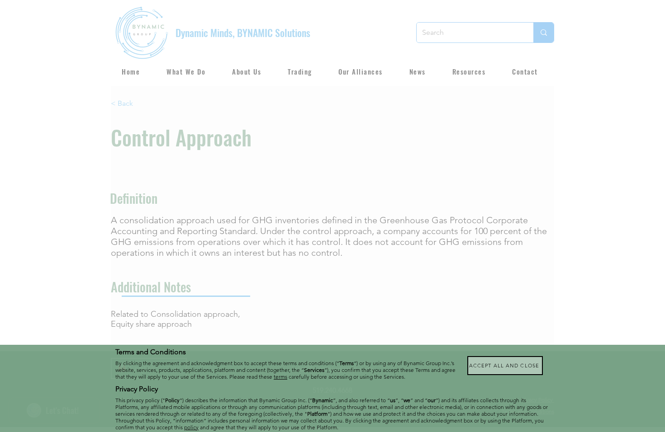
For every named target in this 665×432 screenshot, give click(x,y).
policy (191, 427)
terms (280, 376)
